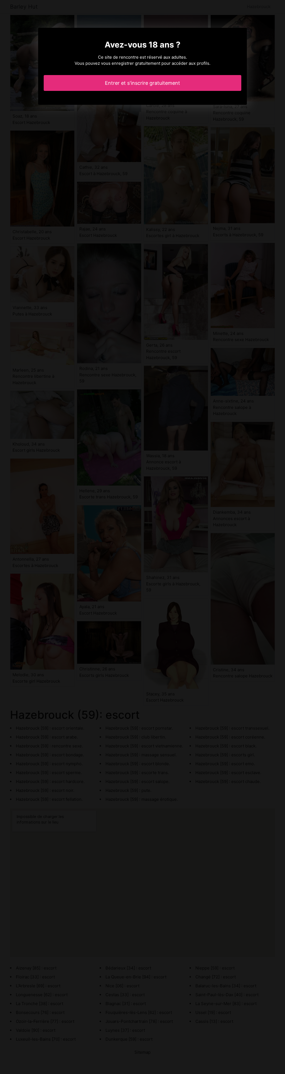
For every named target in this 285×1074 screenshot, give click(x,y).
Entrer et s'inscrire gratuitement (142, 83)
